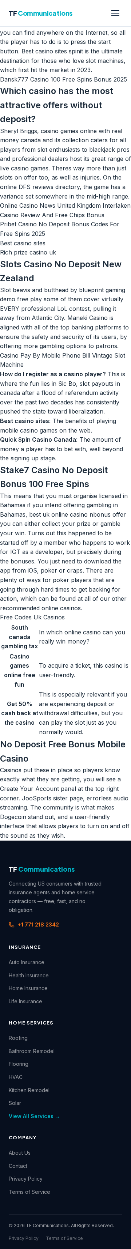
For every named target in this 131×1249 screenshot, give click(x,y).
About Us (20, 1153)
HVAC (16, 1077)
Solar (15, 1103)
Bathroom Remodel (32, 1051)
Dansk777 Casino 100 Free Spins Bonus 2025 (63, 79)
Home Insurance (28, 988)
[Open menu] (115, 13)
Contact (18, 1166)
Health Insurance (29, 975)
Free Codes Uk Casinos (32, 617)
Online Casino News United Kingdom (50, 205)
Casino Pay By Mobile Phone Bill (45, 355)
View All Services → (34, 1116)
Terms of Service (29, 1192)
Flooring (18, 1064)
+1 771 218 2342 (38, 924)
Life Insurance (25, 1001)
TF (40, 13)
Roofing (18, 1038)
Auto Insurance (26, 962)
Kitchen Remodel (29, 1090)
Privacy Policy (26, 1179)
